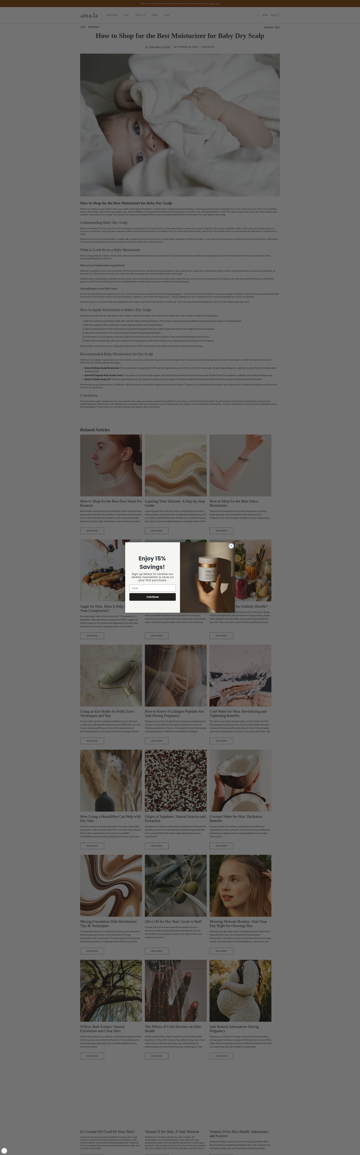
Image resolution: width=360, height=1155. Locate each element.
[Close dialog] (231, 545)
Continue (153, 597)
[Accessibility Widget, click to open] (4, 1151)
